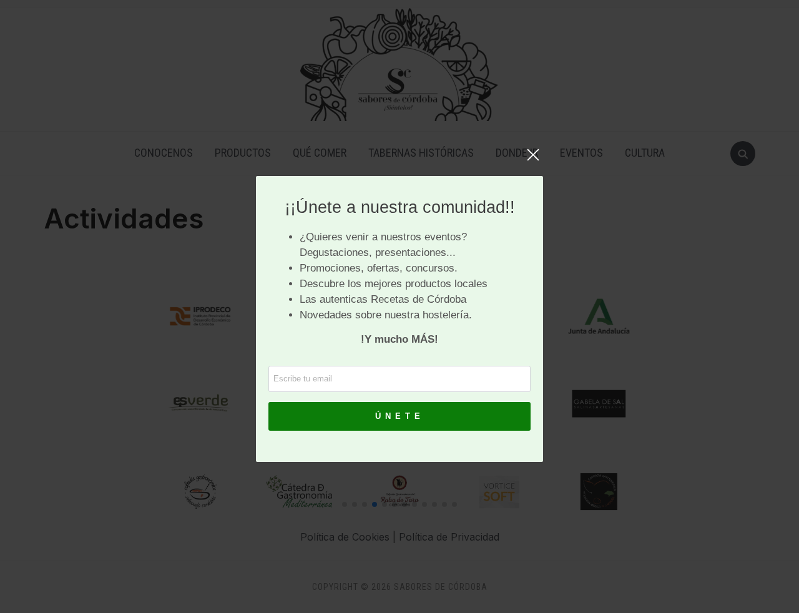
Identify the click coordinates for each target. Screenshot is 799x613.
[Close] (533, 161)
